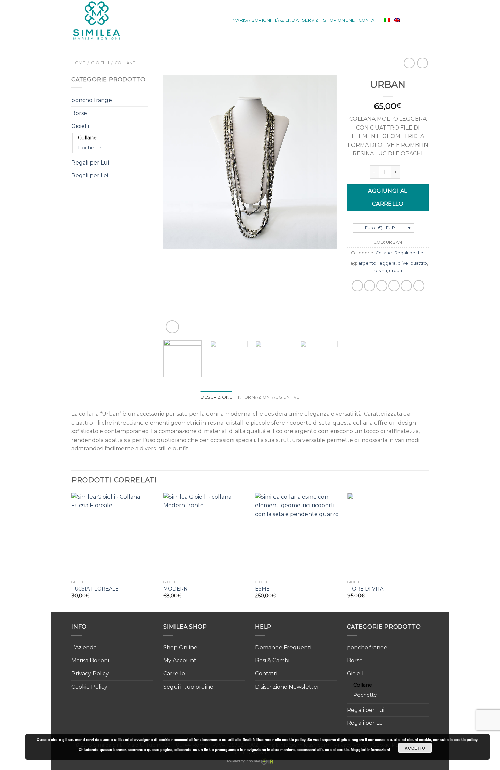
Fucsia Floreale (95, 589)
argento (367, 263)
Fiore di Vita (365, 589)
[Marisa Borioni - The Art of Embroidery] (101, 20)
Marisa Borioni (252, 20)
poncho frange (91, 100)
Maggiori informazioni (370, 749)
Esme (262, 589)
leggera (387, 263)
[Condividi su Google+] (406, 285)
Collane (125, 62)
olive (403, 263)
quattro (418, 263)
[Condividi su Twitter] (369, 285)
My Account (179, 660)
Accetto (415, 748)
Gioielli (100, 62)
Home (78, 62)
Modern (175, 589)
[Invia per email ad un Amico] (381, 285)
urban (395, 270)
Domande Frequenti (283, 647)
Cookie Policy (89, 687)
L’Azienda (287, 20)
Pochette (89, 147)
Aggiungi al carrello (387, 197)
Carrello (174, 673)
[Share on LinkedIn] (418, 285)
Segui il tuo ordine (188, 687)
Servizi (311, 20)
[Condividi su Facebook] (357, 285)
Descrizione (216, 397)
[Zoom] (172, 326)
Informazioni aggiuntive (268, 397)
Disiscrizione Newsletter (287, 687)
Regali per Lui (90, 162)
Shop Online (339, 20)
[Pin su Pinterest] (394, 285)
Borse (79, 113)
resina (380, 270)
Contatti (370, 20)
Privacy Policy (90, 673)
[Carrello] (425, 20)
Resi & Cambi (272, 660)
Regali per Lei (409, 252)
